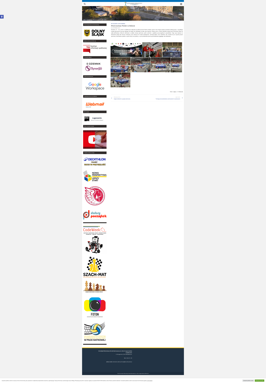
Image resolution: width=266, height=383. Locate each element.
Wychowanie (122, 23)
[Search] (84, 4)
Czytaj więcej (149, 380)
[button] (2, 17)
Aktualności (114, 23)
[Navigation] (181, 4)
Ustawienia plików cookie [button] (248, 380)
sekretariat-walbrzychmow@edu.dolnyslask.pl (122, 361)
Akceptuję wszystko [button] (259, 380)
